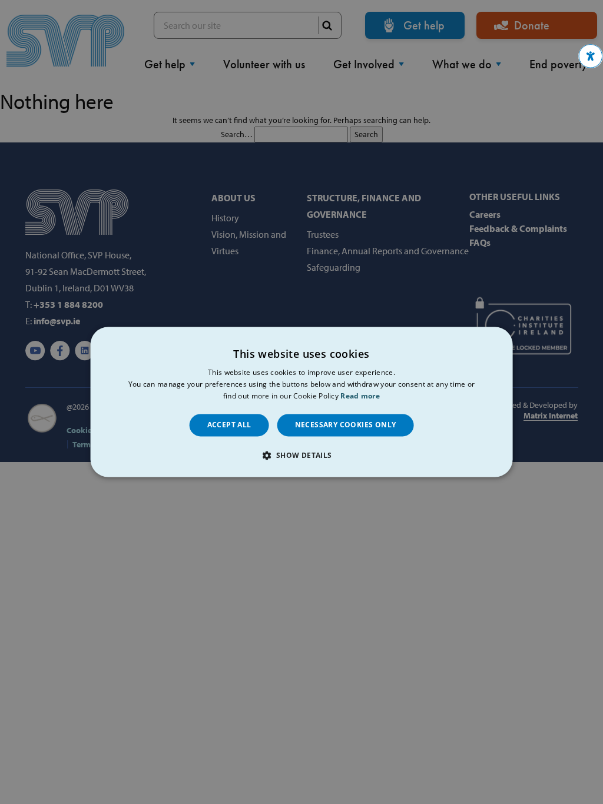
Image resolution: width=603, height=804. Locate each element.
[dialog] (302, 402)
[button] (590, 56)
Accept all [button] (229, 425)
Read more (360, 396)
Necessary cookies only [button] (345, 425)
